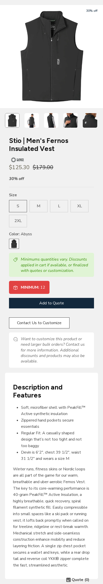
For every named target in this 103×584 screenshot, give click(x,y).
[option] (51, 56)
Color (20, 234)
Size (13, 195)
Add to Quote (51, 303)
